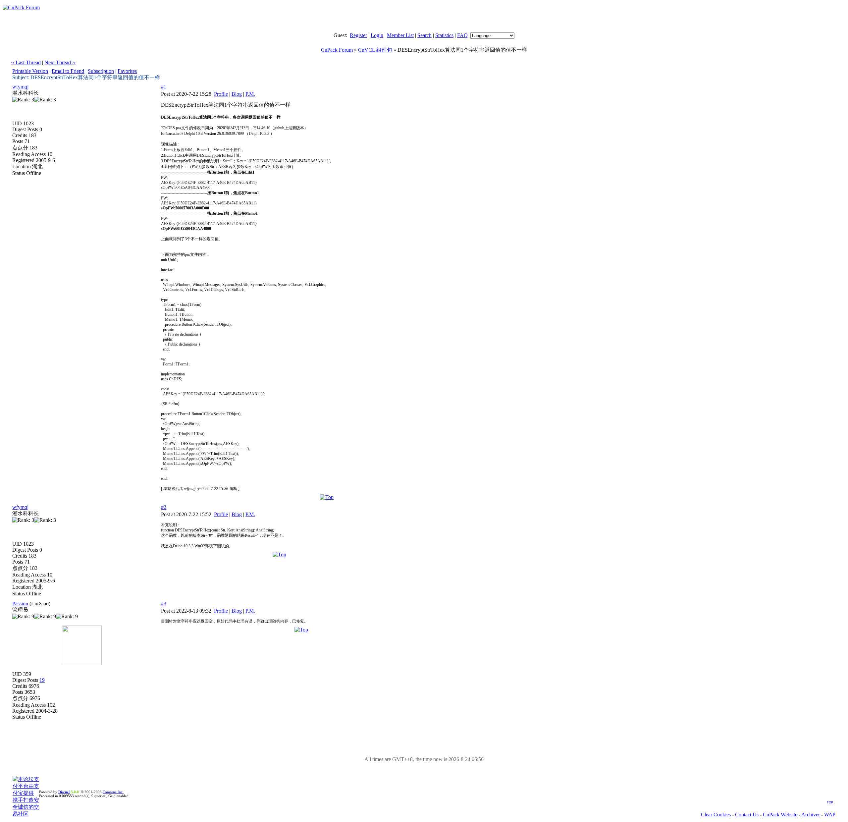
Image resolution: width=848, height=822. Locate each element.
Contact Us (747, 814)
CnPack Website (780, 814)
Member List (400, 35)
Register (358, 35)
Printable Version (30, 71)
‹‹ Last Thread (26, 62)
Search (424, 35)
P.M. (250, 94)
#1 (163, 86)
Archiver (810, 814)
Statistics (444, 35)
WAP (829, 814)
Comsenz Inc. (113, 792)
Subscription (101, 71)
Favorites (127, 71)
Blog (237, 94)
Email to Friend (68, 71)
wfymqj (20, 86)
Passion (20, 603)
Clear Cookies (716, 814)
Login (377, 35)
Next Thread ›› (60, 62)
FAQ (462, 35)
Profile (221, 94)
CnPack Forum (337, 50)
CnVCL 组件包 (375, 50)
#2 (163, 507)
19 (42, 680)
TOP (830, 802)
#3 (163, 603)
